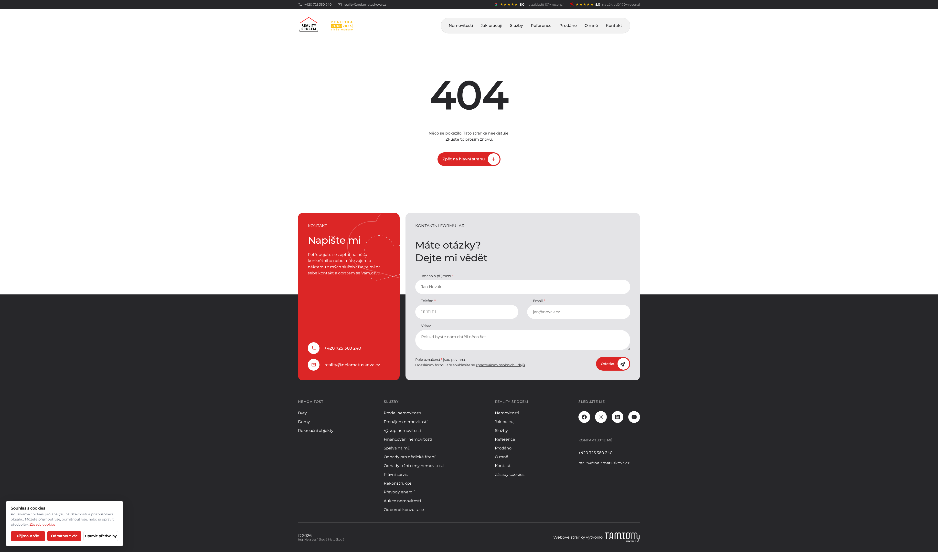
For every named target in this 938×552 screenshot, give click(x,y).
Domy (304, 421)
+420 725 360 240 (342, 348)
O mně (591, 25)
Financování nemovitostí (408, 439)
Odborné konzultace (404, 509)
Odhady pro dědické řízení (409, 457)
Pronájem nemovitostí (405, 421)
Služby (516, 25)
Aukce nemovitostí (402, 501)
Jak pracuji (491, 25)
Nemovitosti (461, 25)
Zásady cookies (509, 474)
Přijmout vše (28, 536)
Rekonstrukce (398, 483)
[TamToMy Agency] (622, 537)
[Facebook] (584, 417)
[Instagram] (601, 417)
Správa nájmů (397, 448)
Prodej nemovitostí (402, 413)
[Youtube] (634, 417)
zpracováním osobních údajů (500, 365)
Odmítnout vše (64, 536)
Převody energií (399, 492)
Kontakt (614, 25)
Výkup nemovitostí (402, 430)
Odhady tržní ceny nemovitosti (414, 465)
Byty (302, 413)
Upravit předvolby (101, 536)
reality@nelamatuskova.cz (352, 364)
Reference (541, 25)
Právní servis (396, 474)
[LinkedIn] (617, 417)
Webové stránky (569, 537)
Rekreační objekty (315, 430)
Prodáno (568, 25)
